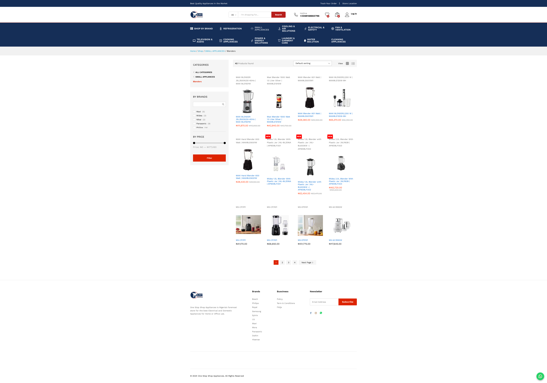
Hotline (303, 13)
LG (253, 319)
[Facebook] (310, 313)
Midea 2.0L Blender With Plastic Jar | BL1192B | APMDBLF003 (341, 181)
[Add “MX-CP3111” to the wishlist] (250, 234)
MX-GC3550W (335, 240)
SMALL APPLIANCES (205, 77)
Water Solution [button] (313, 40)
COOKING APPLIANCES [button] (230, 40)
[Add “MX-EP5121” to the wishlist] (312, 234)
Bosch (255, 299)
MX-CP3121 (272, 240)
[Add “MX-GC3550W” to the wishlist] (343, 234)
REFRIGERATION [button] (232, 28)
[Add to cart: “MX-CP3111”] (238, 234)
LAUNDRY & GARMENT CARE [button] (288, 40)
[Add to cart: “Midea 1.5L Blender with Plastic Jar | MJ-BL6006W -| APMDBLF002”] (300, 175)
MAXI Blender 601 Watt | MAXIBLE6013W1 (309, 114)
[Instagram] (315, 313)
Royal (254, 307)
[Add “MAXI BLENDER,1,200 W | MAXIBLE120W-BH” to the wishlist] (343, 107)
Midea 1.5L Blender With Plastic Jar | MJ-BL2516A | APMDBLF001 (279, 181)
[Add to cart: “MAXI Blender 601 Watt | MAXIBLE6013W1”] (300, 107)
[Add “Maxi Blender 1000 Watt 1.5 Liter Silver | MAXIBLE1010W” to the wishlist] (281, 110)
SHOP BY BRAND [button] (203, 28)
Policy (280, 299)
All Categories (203, 72)
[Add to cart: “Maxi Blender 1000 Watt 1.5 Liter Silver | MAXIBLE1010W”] (269, 110)
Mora (254, 327)
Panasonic (201, 123)
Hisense (256, 339)
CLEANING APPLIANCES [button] (338, 40)
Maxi (198, 111)
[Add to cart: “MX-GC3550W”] (331, 234)
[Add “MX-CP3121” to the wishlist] (281, 234)
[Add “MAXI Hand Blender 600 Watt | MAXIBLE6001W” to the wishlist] (250, 169)
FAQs (279, 307)
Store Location (349, 3)
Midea (199, 115)
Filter (209, 158)
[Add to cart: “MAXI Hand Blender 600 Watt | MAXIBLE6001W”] (238, 169)
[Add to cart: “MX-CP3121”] (269, 234)
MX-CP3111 (241, 240)
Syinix (255, 315)
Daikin (255, 335)
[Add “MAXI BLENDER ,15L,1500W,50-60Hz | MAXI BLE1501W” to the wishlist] (250, 110)
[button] (257, 110)
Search (278, 15)
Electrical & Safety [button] (316, 28)
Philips (199, 127)
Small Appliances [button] (262, 28)
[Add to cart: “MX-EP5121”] (300, 234)
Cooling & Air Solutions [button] (288, 28)
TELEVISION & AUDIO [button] (204, 40)
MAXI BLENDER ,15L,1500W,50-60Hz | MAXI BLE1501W (246, 119)
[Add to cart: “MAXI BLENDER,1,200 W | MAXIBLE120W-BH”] (331, 107)
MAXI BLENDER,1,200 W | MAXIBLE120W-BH (340, 114)
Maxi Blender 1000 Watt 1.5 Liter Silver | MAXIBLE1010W (278, 119)
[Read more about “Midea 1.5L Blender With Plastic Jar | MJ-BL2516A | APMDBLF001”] (269, 172)
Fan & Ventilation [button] (343, 28)
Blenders (197, 81)
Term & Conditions (286, 303)
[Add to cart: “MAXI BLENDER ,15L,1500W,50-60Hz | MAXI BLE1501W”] (238, 110)
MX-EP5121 (303, 240)
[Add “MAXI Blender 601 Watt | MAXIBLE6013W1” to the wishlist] (312, 107)
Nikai (198, 119)
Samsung (256, 311)
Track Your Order (328, 3)
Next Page (307, 262)
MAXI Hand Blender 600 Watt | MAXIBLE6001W (247, 176)
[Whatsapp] (320, 313)
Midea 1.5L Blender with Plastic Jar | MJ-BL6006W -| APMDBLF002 (309, 186)
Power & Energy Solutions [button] (261, 40)
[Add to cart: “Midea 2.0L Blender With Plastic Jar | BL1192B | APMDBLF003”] (331, 172)
